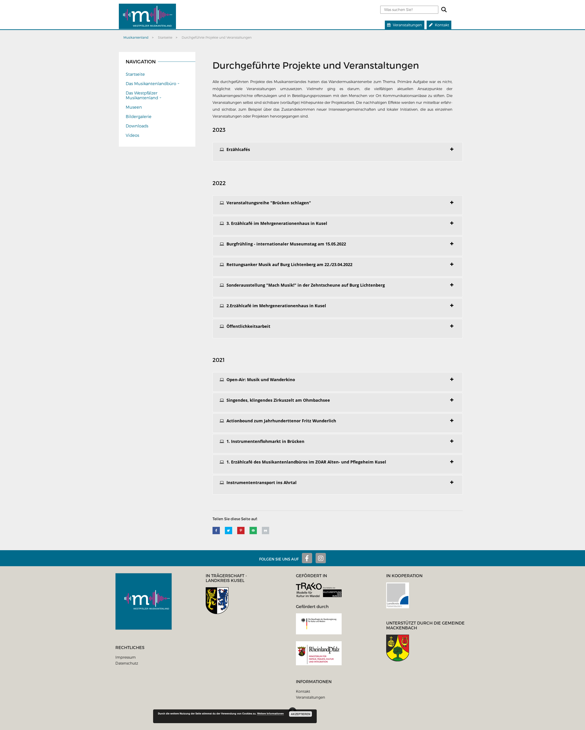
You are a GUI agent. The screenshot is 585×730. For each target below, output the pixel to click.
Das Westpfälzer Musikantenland (142, 95)
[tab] (338, 151)
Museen (134, 107)
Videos (132, 135)
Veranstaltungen (310, 697)
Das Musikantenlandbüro (151, 83)
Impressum (125, 657)
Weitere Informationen (270, 713)
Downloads (137, 125)
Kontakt (303, 691)
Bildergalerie (139, 116)
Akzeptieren (300, 714)
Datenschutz (126, 663)
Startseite (135, 74)
